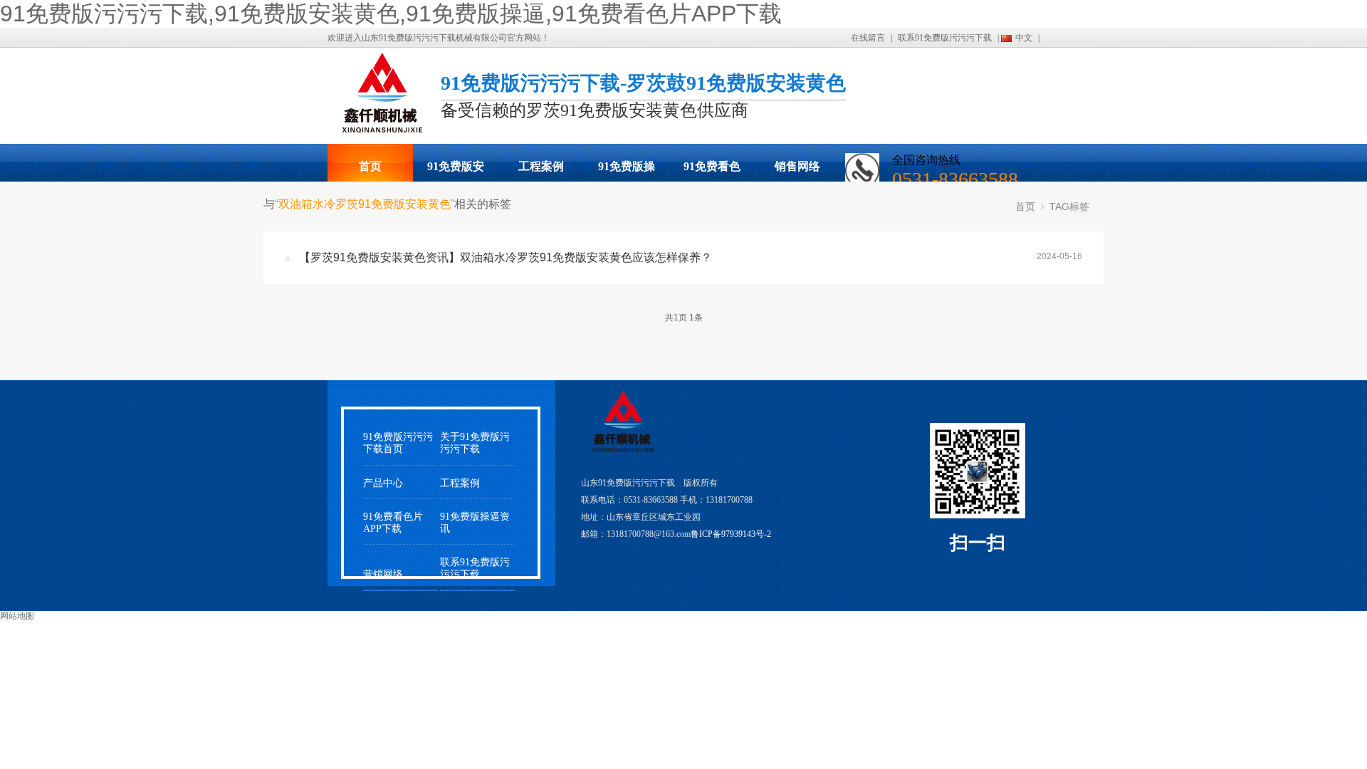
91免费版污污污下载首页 (398, 442)
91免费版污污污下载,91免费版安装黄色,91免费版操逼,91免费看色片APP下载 (391, 13)
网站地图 (17, 616)
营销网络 (383, 574)
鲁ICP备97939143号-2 (731, 534)
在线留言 (868, 38)
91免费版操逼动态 (626, 171)
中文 (1023, 38)
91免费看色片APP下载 (712, 171)
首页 (370, 166)
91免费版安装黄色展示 (455, 171)
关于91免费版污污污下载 (475, 442)
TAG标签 (1069, 206)
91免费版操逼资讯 (475, 522)
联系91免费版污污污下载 (945, 38)
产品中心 (383, 483)
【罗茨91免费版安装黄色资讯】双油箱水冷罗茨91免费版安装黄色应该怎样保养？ (505, 257)
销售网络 (797, 166)
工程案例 (541, 166)
